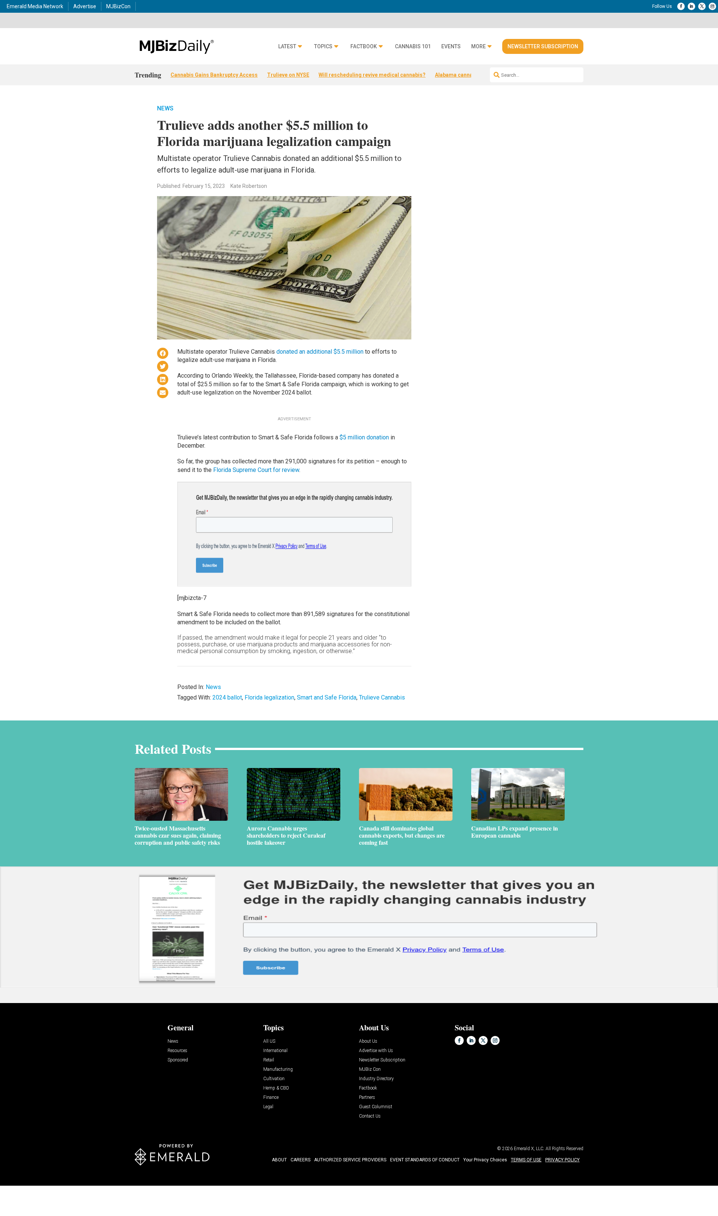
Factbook (363, 46)
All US (269, 1041)
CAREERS (300, 1159)
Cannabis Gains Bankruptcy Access (214, 75)
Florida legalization (269, 697)
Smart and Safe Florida (326, 697)
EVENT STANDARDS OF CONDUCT (425, 1159)
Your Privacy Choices (485, 1159)
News (165, 108)
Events (451, 46)
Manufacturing (278, 1069)
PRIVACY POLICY (562, 1159)
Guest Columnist (375, 1106)
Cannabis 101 (413, 46)
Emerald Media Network (35, 6)
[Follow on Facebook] (681, 6)
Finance (271, 1097)
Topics (323, 46)
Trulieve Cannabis (382, 697)
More (478, 46)
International (275, 1050)
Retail (268, 1060)
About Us (368, 1041)
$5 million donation (364, 437)
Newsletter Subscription (542, 46)
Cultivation (274, 1078)
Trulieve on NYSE (288, 75)
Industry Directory (376, 1078)
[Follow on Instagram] (712, 6)
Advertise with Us (376, 1050)
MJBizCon (118, 6)
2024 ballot (227, 697)
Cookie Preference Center (76, 1186)
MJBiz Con (370, 1069)
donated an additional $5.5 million (319, 351)
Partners (367, 1097)
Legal (268, 1106)
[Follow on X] (702, 6)
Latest (287, 46)
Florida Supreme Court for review (256, 469)
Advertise (84, 6)
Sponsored (178, 1060)
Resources (177, 1050)
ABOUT (279, 1159)
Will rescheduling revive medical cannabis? (372, 75)
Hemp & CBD (276, 1088)
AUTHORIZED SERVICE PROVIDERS (350, 1159)
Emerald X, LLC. (529, 1148)
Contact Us (370, 1116)
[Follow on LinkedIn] (691, 6)
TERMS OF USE (526, 1159)
